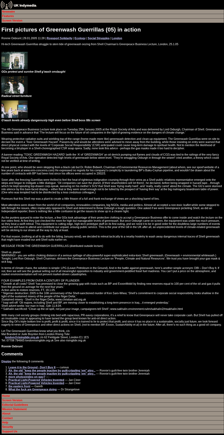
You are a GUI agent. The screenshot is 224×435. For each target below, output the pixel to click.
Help (5, 422)
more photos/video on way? (26, 376)
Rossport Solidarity (59, 38)
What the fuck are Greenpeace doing (32, 389)
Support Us (9, 431)
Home (6, 395)
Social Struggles (99, 38)
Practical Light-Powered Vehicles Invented (36, 379)
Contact (7, 418)
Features (8, 16)
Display (6, 361)
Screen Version (12, 20)
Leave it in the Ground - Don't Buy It (31, 367)
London (117, 38)
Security (7, 426)
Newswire (8, 11)
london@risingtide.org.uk (22, 337)
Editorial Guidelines (15, 404)
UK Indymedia (25, 5)
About (6, 413)
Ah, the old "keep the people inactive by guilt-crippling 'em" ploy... (51, 370)
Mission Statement (14, 409)
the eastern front (19, 386)
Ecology (80, 38)
